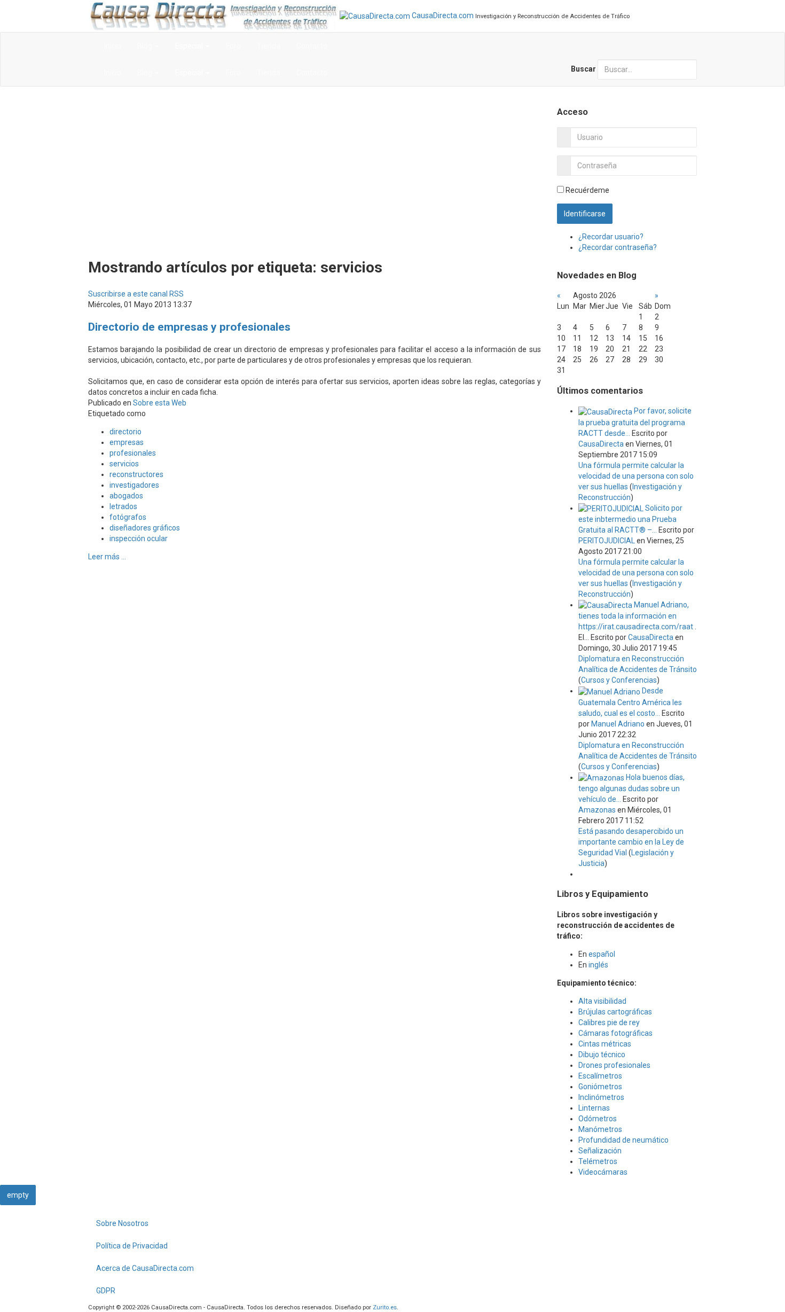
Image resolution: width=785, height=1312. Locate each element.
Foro (233, 46)
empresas (126, 442)
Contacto (311, 46)
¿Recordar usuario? (610, 236)
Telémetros (597, 1161)
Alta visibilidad (602, 1001)
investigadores (134, 485)
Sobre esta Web (159, 403)
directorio (125, 431)
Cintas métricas (604, 1044)
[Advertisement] (314, 172)
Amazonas (597, 810)
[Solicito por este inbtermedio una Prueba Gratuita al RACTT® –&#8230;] (611, 508)
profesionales (132, 453)
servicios (124, 463)
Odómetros (597, 1118)
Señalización (600, 1150)
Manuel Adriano (618, 724)
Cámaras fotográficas (615, 1033)
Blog (145, 46)
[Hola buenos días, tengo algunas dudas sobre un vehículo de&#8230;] (602, 777)
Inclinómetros (601, 1097)
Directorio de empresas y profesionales (189, 327)
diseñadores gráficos (144, 528)
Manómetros (600, 1129)
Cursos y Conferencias (619, 680)
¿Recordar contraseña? (617, 247)
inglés (598, 964)
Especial (190, 46)
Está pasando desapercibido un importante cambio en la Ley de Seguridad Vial (631, 842)
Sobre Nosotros (122, 1223)
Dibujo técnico (601, 1054)
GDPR (105, 1290)
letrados (123, 506)
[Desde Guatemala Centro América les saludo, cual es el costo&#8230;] (610, 690)
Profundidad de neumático (623, 1140)
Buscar (583, 69)
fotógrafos (127, 517)
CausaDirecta (601, 444)
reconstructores (136, 474)
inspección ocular (138, 538)
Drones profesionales (614, 1065)
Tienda (268, 46)
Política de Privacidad (132, 1245)
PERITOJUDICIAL (606, 540)
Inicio (112, 46)
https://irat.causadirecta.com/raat (635, 626)
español (601, 954)
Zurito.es (385, 1307)
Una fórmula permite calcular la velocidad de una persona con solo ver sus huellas (636, 476)
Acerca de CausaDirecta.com (145, 1268)
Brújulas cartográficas (615, 1012)
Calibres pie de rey (609, 1022)
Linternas (594, 1108)
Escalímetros (600, 1076)
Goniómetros (600, 1086)
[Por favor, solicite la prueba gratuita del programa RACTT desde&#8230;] (606, 411)
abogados (126, 495)
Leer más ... (107, 556)
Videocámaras (602, 1172)
